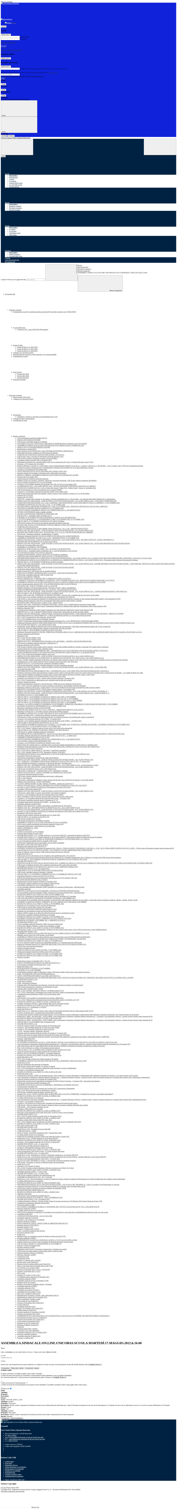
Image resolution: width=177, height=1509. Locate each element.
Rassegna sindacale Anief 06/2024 (28, 634)
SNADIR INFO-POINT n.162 (27, 979)
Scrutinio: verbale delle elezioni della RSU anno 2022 (34, 1120)
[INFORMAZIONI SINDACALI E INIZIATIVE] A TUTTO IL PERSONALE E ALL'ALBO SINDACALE (53, 754)
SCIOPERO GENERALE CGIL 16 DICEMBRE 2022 (35, 885)
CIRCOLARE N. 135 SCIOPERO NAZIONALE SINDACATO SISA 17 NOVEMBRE (46, 702)
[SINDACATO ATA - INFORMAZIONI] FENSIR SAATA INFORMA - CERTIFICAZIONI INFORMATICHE (54, 641)
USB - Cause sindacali (24, 778)
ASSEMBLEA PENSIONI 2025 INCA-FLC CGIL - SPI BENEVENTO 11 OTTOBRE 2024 (48, 538)
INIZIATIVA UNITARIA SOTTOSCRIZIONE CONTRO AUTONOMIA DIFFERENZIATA (48, 891)
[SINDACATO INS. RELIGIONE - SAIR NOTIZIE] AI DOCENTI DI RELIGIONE (45, 567)
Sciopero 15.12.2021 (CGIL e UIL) (28, 1275)
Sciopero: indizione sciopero (26, 682)
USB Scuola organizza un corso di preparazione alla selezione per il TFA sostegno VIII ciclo (47, 878)
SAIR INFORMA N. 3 (24, 830)
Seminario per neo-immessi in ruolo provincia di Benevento (36, 905)
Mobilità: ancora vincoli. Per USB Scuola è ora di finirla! (35, 935)
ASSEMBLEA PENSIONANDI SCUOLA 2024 (33, 737)
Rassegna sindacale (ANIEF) (26, 1208)
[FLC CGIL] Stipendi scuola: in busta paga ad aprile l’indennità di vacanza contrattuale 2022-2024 (49, 1122)
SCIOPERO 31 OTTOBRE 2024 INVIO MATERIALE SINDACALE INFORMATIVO (46, 517)
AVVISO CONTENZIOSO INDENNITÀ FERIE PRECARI (37, 514)
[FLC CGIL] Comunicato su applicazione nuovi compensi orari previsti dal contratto (44, 680)
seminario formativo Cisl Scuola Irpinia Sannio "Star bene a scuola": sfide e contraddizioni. (46, 588)
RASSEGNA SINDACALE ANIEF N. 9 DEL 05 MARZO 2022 (38, 1183)
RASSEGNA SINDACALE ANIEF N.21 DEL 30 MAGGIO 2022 (39, 1005)
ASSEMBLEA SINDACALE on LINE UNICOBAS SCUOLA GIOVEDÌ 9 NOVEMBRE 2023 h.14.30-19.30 (54, 713)
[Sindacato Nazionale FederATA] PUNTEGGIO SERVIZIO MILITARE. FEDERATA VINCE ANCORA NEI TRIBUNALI (58, 747)
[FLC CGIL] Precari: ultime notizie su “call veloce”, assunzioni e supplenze (41, 750)
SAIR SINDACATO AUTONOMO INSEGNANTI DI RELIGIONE (40, 870)
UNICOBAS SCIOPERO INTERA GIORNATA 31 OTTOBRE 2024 (40, 508)
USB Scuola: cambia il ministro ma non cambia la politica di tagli (38, 883)
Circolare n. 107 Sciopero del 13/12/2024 (30, 464)
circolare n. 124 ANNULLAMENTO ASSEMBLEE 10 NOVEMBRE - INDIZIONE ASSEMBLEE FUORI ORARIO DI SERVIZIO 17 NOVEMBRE (67, 704)
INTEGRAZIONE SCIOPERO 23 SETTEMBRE (33, 968)
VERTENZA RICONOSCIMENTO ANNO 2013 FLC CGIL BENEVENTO (42, 556)
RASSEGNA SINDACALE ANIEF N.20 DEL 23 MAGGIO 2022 (39, 1018)
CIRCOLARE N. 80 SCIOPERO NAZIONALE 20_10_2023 (37, 722)
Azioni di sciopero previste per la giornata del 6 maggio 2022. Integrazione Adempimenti (46, 1088)
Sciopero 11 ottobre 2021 (25, 1338)
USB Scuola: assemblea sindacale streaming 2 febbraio (35, 872)
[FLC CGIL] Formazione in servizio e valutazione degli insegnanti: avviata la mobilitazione (46, 1068)
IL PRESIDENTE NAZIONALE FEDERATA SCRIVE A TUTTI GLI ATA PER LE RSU (47, 1240)
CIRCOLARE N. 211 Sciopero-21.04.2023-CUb (33, 817)
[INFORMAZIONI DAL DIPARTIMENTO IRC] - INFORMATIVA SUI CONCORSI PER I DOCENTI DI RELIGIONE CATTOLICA (62, 650)
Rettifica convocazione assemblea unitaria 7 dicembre (34, 1284)
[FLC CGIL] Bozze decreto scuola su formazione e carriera (36, 1090)
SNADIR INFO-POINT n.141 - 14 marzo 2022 (32, 1173)
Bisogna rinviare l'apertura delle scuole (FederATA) (33, 1264)
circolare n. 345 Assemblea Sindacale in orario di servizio (35, 1029)
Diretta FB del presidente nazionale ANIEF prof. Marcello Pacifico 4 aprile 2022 (43, 1136)
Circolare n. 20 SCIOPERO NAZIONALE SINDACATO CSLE (38, 743)
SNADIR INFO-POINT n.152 (27, 1024)
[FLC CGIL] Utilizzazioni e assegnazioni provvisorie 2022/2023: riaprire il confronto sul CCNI (48, 1000)
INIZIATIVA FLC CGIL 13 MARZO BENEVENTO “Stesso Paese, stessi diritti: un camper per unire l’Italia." (53, 612)
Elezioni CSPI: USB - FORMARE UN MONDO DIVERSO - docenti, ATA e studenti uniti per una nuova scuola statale (56, 604)
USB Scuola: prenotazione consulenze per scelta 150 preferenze (37, 758)
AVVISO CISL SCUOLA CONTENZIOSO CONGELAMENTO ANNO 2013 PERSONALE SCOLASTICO (54, 525)
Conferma (11, 136)
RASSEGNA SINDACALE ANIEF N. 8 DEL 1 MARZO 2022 (38, 1192)
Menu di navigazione (115, 290)
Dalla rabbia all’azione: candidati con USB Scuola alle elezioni (37, 453)
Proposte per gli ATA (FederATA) (28, 1323)
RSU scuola (21, 1273)
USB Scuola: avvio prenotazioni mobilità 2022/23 (33, 1196)
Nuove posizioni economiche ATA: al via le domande (34, 482)
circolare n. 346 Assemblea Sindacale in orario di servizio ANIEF (38, 1027)
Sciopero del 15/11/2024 (25, 497)
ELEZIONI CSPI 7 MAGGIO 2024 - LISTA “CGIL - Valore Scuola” (40, 602)
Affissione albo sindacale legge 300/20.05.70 (31, 846)
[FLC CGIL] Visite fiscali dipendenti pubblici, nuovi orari (36, 654)
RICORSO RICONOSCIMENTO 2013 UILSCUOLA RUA (37, 541)
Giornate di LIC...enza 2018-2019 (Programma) (32, 329)
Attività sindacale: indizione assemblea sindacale (32, 479)
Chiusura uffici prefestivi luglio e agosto (30, 989)
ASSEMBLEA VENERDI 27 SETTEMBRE (32, 547)
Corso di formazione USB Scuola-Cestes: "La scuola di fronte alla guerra (40, 1151)
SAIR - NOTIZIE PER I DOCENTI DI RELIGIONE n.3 (36, 974)
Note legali (8, 1463)
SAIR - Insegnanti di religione (27, 983)
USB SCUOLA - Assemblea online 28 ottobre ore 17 (34, 516)
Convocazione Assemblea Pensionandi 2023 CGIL (34, 965)
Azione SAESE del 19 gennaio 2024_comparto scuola (34, 649)
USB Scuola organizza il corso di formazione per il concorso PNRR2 (39, 490)
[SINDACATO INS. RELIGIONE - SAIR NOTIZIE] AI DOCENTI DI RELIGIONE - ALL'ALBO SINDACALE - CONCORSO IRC (62, 667)
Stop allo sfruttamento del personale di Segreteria (33, 1064)
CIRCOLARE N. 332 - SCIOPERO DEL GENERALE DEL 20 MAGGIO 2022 (44, 1050)
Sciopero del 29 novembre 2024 (27, 477)
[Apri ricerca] (160, 147)
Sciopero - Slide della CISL (26, 1038)
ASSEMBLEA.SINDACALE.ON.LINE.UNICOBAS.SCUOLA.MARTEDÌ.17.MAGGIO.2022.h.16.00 (52, 1061)
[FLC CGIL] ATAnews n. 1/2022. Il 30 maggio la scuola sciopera (38, 1048)
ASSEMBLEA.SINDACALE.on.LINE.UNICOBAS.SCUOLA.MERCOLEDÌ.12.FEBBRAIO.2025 (50, 445)
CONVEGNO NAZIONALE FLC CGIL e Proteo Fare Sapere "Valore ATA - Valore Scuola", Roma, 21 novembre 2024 (56, 488)
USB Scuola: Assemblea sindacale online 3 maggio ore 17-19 (37, 1092)
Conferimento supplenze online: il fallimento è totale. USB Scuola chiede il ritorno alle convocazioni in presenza (53, 972)
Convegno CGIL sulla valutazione (28, 1330)
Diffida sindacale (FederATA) (26, 1310)
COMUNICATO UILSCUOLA (27, 527)
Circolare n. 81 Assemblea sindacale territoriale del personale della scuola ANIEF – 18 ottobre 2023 (49, 721)
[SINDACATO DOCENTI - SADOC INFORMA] (34, 782)
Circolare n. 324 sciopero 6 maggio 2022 (30, 1070)
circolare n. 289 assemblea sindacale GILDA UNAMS (35, 1147)
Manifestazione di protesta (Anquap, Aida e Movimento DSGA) (38, 1295)
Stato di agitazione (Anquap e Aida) (28, 1299)
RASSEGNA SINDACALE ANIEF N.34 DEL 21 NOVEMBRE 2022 (40, 904)
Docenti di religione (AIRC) (26, 1205)
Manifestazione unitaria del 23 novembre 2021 (32, 1297)
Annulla (4, 136)
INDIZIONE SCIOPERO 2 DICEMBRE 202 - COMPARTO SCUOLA (41, 920)
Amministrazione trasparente (14, 1476)
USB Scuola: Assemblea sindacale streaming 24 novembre (36, 915)
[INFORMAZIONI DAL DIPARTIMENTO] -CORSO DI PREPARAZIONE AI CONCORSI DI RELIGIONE (54, 615)
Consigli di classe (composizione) (24, 418)
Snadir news (21, 1234)
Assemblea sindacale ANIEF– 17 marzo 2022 (32, 1172)
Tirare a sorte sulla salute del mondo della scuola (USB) (35, 1266)
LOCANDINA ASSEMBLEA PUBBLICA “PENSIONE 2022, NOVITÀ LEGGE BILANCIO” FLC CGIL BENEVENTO (58, 1207)
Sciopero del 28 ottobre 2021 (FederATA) (30, 1319)
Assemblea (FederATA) (25, 1214)
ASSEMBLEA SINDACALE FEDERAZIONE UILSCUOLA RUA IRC (41, 676)
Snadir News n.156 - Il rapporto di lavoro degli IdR (33, 1129)
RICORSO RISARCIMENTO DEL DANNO (32, 880)
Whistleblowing (10, 1472)
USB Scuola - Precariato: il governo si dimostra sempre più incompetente (40, 1162)
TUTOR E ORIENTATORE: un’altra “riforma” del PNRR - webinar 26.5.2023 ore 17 (45, 783)
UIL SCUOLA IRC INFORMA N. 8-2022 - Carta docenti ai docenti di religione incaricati (46, 1160)
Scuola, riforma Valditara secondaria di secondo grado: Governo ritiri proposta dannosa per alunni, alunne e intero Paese (56, 674)
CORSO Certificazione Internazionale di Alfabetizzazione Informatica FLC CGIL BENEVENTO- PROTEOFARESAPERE (58, 621)
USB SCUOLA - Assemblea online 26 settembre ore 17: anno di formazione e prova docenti (47, 551)
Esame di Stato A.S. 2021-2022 (27, 349)
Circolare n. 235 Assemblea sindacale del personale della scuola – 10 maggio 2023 (43, 798)
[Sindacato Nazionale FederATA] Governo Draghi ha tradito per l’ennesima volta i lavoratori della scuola (51, 1186)
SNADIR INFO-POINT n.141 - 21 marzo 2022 (32, 1153)
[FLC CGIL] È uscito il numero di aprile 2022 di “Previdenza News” (39, 1116)
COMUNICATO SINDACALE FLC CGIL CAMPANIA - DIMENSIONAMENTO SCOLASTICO (50, 710)
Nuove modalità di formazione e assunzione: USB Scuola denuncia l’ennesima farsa (44, 763)
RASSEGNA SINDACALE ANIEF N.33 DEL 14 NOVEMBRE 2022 (40, 917)
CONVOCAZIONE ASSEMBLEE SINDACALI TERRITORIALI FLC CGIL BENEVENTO (48, 510)
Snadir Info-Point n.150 (24, 1057)
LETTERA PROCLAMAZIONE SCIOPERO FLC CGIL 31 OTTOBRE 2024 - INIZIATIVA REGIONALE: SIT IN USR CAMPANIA (62, 506)
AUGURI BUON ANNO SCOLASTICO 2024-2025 (34, 553)
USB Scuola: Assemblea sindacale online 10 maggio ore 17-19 (37, 800)
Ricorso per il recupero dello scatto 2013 (30, 545)
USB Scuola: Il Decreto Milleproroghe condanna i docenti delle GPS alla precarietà (44, 628)
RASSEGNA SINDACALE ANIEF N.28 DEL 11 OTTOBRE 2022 (39, 953)
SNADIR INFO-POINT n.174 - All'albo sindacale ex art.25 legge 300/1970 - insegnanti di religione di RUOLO (53, 835)
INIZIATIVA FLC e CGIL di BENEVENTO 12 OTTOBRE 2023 (39, 726)
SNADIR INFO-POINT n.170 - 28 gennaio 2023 (33, 868)
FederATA (20, 1327)
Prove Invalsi (17, 372)
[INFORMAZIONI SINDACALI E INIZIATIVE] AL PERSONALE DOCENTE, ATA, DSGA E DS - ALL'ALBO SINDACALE (60, 658)
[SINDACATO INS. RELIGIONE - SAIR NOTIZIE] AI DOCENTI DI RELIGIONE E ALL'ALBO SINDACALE (55, 656)
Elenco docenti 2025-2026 (21, 397)
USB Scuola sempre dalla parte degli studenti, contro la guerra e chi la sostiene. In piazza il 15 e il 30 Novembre (53, 493)
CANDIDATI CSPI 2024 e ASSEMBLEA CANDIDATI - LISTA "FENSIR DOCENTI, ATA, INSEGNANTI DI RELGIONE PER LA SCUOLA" (66, 580)
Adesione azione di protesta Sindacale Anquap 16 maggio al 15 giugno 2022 (42, 1033)
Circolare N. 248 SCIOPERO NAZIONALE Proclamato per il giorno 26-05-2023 (44, 787)
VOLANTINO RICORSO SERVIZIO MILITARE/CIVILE (37, 909)
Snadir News (21, 996)
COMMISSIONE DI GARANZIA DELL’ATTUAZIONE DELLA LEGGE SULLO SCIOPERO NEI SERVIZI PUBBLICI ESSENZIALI (63, 1316)
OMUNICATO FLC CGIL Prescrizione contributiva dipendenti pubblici (40, 663)
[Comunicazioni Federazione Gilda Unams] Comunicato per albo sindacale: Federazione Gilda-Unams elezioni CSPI (55, 610)
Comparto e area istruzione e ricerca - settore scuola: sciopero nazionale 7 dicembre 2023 (45, 678)
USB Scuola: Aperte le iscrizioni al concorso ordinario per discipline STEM (41, 1188)
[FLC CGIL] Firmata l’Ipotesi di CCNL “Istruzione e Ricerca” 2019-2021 (41, 752)
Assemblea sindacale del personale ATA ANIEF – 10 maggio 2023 (38, 802)
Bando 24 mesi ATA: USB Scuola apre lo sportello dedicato (36, 571)
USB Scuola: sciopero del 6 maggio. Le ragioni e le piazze (36, 1066)
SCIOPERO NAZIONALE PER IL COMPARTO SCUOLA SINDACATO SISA (44, 918)
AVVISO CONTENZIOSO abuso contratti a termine (34, 512)
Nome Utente (24, 37)
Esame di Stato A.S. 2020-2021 (27, 351)
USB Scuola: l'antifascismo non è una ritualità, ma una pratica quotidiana (40, 843)
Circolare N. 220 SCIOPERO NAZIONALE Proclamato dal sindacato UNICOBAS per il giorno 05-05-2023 (52, 811)
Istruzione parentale (19, 379)
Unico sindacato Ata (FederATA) (28, 1301)
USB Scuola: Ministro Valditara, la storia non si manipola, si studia (38, 926)
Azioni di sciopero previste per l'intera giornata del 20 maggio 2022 (39, 1051)
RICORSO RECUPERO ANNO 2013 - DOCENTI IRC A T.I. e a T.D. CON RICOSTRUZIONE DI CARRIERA (55, 532)
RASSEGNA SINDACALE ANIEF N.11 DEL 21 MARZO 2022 (39, 1149)
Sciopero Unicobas (23, 957)
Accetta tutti (32, 1368)
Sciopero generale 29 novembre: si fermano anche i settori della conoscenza (41, 473)
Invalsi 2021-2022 (23, 376)
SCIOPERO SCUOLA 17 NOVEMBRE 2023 (32, 695)
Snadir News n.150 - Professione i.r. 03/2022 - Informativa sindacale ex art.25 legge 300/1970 (47, 1155)
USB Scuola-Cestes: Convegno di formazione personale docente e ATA (40, 456)
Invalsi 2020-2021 (23, 378)
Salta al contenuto (6, 2)
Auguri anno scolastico (24, 981)
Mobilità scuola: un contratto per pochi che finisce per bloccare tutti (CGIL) (41, 1236)
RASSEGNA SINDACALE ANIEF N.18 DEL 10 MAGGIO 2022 (39, 1055)
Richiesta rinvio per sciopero (26, 1282)
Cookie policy (9, 1461)
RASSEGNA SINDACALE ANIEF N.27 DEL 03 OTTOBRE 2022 (39, 955)
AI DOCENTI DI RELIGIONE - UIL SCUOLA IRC (34, 1216)
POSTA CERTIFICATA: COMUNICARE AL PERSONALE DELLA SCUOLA (44, 578)
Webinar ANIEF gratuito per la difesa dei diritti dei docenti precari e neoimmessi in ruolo (45, 913)
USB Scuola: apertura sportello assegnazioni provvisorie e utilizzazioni (40, 776)
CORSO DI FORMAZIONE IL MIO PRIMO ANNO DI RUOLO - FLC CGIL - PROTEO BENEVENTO (52, 528)
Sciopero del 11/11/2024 (25, 495)
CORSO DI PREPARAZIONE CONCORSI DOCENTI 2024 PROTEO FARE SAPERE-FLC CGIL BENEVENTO (56, 652)
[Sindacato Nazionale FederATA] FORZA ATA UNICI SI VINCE (38, 952)
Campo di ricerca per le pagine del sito (13, 279)
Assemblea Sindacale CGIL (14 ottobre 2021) (32, 1332)
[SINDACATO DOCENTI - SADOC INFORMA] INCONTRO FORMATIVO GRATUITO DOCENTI (52, 785)
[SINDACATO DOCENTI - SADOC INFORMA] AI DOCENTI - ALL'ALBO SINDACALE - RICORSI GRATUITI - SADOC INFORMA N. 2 (65, 540)
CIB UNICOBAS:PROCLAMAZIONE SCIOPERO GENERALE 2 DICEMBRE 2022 (46, 898)
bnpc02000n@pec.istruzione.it (27, 1439)
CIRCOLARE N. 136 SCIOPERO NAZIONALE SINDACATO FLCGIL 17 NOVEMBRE (47, 698)
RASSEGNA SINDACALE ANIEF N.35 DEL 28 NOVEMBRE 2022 (40, 894)
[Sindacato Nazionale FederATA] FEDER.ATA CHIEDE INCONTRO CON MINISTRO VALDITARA (51, 939)
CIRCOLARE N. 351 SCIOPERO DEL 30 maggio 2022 (36, 1022)
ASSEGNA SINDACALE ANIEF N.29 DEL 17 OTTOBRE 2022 (39, 950)
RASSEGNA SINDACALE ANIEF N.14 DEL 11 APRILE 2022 (38, 1118)
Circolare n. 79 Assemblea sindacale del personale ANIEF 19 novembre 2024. (42, 492)
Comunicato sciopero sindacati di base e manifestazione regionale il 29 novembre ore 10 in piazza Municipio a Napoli (55, 468)
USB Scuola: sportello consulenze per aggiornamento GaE (36, 1175)
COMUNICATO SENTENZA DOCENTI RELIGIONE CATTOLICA (40, 455)
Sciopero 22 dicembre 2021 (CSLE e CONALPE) (33, 1269)
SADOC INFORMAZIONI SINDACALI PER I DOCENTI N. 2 (38, 963)
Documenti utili (83, 267)
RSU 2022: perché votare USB (27, 1125)
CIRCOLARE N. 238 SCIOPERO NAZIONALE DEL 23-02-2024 (39, 630)
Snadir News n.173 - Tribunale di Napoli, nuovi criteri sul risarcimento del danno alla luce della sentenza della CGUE (55, 1011)
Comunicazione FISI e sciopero (27, 1329)
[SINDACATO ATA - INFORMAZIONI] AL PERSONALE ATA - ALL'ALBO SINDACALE (48, 807)
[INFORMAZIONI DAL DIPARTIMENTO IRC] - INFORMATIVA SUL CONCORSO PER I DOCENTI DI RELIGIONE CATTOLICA (63, 671)
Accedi (4, 26)
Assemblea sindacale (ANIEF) (27, 1286)
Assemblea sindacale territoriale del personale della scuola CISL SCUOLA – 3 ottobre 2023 (47, 735)
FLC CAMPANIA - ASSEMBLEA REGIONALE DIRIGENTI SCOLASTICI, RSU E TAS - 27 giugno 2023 (53, 761)
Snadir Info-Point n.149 (24, 1074)
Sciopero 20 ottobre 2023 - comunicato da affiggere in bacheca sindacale (40, 715)
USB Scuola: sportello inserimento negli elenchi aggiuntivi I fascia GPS (40, 824)
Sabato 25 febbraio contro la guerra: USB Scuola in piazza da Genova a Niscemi (43, 852)
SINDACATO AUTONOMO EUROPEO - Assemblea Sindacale (38, 1053)
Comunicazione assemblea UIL (27, 1087)
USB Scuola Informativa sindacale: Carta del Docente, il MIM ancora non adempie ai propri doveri (49, 684)
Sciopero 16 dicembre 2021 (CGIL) (28, 1271)
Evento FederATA (23, 1305)
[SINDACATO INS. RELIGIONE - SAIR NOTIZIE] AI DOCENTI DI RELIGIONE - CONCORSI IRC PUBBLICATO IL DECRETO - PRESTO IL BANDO (70, 613)
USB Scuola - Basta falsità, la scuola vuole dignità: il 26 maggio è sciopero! (41, 793)
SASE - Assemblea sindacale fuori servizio (31, 1231)
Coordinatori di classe (20, 420)
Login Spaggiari (53, 72)
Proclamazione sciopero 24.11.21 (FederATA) (32, 1317)
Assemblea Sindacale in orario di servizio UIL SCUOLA (35, 876)
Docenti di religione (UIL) (25, 1232)
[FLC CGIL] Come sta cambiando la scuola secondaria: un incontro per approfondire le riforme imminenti (51, 686)
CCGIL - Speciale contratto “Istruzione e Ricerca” (33, 1031)
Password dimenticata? (8, 43)
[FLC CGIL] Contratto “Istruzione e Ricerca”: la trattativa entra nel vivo (40, 990)
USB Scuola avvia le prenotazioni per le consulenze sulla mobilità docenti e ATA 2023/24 (46, 856)
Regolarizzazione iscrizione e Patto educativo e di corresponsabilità (34, 354)
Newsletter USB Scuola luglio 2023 (28, 756)
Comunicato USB (23, 1257)
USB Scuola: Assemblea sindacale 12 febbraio (32, 442)
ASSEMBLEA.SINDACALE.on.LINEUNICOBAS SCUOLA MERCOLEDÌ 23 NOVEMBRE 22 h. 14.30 (53, 933)
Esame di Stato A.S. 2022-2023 (27, 347)
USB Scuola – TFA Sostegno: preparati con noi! (32, 1107)
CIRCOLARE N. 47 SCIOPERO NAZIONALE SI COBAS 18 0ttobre (40, 521)
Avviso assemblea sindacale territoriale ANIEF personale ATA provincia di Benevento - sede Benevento (50, 887)
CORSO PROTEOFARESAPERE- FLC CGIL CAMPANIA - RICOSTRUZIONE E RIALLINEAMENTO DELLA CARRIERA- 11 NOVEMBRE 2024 (68, 503)
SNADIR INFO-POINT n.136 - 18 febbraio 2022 (33, 1199)
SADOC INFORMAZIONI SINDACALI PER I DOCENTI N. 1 (38, 976)
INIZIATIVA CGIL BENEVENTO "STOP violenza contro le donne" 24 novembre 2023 (46, 689)
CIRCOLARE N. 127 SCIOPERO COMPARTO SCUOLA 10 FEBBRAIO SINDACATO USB (49, 874)
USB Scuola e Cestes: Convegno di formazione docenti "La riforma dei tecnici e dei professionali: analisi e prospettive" (55, 717)
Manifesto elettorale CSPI (25, 608)
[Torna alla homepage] (88, 138)
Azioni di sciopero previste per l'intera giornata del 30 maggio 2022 (39, 1026)
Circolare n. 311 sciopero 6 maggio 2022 (30, 1101)
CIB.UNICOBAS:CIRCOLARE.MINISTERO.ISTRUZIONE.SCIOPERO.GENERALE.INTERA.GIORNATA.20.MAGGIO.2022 (61, 1046)
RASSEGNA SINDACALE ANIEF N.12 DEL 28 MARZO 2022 (39, 1140)
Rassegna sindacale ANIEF (26, 1247)
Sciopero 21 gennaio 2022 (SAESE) (29, 1260)
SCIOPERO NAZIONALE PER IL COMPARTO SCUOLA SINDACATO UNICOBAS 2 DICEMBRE (52, 902)
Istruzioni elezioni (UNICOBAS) (28, 1225)
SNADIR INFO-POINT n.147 (27, 1114)
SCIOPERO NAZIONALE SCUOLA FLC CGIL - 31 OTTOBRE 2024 (41, 504)
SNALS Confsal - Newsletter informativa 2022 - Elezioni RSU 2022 (39, 1133)
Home (80, 265)
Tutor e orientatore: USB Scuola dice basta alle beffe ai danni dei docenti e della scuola (45, 796)
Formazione (17, 415)
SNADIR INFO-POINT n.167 (27, 931)
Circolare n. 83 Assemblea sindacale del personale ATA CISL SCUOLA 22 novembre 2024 (46, 484)
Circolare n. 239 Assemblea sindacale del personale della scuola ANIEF (40, 795)
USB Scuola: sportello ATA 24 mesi (28, 819)
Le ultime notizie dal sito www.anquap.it (30, 1098)
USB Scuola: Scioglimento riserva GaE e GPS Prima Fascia (36, 769)
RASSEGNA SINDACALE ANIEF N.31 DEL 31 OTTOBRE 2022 (39, 941)
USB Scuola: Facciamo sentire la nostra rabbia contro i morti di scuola (39, 1251)
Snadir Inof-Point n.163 (24, 966)
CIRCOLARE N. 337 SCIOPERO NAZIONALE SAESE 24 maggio (40, 562)
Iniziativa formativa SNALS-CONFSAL (30, 1253)
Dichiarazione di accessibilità (14, 1469)
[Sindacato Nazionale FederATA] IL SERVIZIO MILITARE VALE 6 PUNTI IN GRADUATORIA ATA (51, 944)
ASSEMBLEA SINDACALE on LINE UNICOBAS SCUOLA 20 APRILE (42, 822)
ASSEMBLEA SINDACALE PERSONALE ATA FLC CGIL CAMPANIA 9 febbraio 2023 (47, 867)
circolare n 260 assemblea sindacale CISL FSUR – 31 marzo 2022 (38, 1159)
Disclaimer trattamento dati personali (12, 1491)
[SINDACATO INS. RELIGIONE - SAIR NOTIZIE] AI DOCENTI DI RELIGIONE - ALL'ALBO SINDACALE (55, 530)
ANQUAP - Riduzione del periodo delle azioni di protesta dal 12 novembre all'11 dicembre (46, 896)
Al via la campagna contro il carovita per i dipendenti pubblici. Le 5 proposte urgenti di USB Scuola (49, 942)
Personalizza (5, 1368)
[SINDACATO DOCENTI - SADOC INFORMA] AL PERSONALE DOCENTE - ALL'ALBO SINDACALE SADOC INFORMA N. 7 (62, 691)
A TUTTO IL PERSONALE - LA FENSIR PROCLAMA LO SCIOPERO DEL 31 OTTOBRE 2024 (50, 519)
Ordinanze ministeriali (24, 1194)
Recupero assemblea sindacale (27, 1334)
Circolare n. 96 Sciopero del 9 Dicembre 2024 (32, 469)
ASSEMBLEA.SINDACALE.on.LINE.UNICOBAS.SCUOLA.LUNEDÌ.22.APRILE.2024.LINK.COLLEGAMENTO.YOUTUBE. (61, 582)
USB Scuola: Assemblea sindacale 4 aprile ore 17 (33, 1146)
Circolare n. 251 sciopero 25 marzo (28, 1166)
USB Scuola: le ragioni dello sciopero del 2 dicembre (34, 907)
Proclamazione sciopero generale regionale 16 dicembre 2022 (37, 881)
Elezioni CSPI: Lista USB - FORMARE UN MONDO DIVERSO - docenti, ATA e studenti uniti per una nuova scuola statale (58, 595)
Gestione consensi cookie (13, 1474)
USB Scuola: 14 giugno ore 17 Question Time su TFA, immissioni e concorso (42, 771)
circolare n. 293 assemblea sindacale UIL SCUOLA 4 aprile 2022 (38, 1142)
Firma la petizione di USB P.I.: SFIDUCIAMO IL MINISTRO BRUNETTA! (42, 1223)
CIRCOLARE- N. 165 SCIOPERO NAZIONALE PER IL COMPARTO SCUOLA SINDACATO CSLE (52, 859)
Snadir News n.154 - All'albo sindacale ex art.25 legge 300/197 (37, 1138)
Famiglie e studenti (15, 310)
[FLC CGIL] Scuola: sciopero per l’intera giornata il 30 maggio (37, 1059)
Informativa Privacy (11, 1465)
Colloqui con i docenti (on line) (23, 353)
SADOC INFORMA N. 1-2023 (27, 828)
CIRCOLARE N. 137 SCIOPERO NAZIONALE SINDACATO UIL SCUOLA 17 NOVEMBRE (49, 700)
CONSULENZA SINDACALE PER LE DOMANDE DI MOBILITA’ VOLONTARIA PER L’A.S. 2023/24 (53, 839)
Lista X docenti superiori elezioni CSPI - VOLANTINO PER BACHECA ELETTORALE (47, 584)
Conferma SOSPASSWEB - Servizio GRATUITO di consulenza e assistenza (42, 554)
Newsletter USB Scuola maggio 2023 (29, 789)
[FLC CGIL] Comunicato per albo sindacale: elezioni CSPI (36, 617)
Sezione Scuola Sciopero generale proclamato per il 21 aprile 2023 (38, 815)
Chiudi (3, 84)
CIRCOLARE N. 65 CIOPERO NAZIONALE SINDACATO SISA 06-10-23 (43, 730)
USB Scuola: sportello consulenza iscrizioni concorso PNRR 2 (37, 458)
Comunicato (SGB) (23, 1258)
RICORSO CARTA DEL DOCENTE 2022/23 (32, 844)
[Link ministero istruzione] (10, 3)
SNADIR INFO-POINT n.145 (27, 922)
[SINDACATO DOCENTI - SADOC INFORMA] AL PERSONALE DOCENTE (44, 772)
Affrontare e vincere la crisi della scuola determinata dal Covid (37, 417)
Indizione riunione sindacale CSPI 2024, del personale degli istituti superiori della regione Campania (49, 601)
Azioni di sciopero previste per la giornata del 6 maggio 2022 (37, 1079)
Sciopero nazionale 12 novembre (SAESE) (31, 1312)
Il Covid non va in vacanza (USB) (28, 1268)
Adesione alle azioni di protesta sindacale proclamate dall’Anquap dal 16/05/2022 (43, 1035)
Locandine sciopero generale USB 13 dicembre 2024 (34, 460)
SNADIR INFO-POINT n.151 (27, 1040)
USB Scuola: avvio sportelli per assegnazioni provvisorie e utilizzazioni (40, 998)
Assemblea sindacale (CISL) (26, 1306)
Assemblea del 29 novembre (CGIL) (29, 1292)
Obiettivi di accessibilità (12, 1471)
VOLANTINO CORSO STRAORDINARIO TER (34, 741)
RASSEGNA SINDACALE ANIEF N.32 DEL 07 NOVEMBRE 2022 (40, 928)
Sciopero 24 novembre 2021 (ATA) (28, 1314)
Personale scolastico (84, 269)
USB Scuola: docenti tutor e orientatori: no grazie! (33, 820)
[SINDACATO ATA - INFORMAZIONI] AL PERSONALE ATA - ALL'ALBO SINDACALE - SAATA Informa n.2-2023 (57, 765)
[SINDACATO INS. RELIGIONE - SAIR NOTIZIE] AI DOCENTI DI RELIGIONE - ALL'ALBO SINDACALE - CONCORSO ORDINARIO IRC (67, 501)
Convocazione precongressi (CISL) (28, 1321)
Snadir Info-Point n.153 (24, 1009)
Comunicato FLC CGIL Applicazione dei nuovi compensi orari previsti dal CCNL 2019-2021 (47, 662)
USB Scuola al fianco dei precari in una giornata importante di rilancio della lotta (43, 523)
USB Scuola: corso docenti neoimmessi (30, 946)
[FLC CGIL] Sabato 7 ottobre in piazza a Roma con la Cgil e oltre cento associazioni (44, 728)
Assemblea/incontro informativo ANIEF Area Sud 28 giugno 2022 (38, 994)
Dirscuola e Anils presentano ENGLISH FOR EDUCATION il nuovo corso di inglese (45, 1112)
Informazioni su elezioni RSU (26, 449)
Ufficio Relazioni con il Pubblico (15, 1467)
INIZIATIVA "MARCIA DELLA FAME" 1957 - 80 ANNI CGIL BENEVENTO (44, 549)
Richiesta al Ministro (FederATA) (28, 1325)
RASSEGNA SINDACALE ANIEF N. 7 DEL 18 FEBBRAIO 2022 (39, 1197)
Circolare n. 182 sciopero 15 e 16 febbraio (30, 1220)
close (3, 156)
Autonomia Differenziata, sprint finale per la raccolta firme (36, 826)
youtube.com (5, 1389)
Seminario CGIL (22, 636)
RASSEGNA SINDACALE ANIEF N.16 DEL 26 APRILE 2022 (38, 1096)
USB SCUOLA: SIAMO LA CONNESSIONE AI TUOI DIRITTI (39, 1244)
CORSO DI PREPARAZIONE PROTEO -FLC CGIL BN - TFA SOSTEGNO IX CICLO (47, 589)
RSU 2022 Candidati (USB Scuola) (28, 1293)
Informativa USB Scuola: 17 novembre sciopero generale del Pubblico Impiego (42, 711)
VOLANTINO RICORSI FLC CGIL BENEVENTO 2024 (36, 625)
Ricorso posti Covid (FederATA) (27, 1262)
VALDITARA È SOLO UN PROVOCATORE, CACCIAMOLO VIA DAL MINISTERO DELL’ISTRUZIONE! (54, 850)
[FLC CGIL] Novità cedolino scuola (29, 638)
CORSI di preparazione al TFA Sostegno (30, 832)
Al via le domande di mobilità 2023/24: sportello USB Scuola (37, 841)
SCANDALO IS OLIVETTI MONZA (30, 748)
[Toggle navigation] (17, 147)
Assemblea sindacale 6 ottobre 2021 (28, 1336)
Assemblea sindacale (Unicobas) (27, 1218)
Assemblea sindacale (24, 889)
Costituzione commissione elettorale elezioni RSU (33, 1203)
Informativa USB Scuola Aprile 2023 (29, 813)
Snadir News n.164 (23, 1062)
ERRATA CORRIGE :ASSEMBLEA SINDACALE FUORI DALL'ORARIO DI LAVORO (47, 475)
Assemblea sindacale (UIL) (26, 1288)
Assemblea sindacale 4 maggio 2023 (29, 804)
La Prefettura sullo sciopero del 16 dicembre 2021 (33, 1277)
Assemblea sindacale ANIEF (26, 1279)
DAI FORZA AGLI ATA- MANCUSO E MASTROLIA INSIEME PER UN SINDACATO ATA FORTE (52, 443)
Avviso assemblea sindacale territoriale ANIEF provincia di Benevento (40, 924)
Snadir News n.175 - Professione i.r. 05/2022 (31, 1007)
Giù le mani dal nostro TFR (26, 669)
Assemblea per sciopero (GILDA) (28, 1290)
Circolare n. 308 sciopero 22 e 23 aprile (30, 1109)
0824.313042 (12, 1435)
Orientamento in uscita (20, 356)
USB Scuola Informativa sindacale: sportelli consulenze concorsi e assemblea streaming (45, 665)
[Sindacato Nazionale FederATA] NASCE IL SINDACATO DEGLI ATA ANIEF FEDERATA (48, 536)
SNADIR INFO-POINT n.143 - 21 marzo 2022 (32, 1144)
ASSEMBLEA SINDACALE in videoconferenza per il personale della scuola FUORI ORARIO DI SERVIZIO (53, 937)
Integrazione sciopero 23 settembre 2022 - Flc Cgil (33, 961)
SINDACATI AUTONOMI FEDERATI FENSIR (33, 447)
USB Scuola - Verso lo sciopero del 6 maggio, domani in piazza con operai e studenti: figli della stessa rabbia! (52, 1105)
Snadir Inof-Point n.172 (24, 854)
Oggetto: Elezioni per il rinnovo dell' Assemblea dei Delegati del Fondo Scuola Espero (45, 1242)
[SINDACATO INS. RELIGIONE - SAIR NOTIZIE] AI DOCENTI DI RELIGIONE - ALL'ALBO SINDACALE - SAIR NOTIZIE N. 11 (63, 693)
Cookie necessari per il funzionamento (13, 1383)
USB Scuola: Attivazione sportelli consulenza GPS (33, 1083)
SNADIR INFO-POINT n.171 (27, 861)
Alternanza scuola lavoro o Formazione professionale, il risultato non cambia (42, 1249)
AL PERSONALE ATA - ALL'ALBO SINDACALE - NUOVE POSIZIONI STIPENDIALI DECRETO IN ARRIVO (56, 486)
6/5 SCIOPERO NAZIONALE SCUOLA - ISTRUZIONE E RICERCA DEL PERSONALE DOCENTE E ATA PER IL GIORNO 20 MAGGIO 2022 (67, 1042)
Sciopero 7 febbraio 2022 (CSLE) (28, 1229)
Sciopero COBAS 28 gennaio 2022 (28, 1245)
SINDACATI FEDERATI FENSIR (28, 440)
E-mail (22, 68)
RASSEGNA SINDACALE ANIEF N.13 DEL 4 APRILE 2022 (38, 1123)
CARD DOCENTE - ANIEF (26, 1131)
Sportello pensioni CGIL (25, 1227)
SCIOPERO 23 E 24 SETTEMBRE (29, 970)
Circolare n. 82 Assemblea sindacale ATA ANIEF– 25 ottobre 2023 (39, 719)
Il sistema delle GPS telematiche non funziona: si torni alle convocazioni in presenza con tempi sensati (50, 985)
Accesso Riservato (19, 327)
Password (23, 39)
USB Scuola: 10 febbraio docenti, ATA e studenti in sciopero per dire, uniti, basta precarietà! (47, 865)
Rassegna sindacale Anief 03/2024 (28, 645)
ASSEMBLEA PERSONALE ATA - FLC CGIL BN (34, 1177)
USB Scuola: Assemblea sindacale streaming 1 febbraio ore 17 (37, 643)
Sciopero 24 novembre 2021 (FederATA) (30, 1303)
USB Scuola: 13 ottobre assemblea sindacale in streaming (35, 732)
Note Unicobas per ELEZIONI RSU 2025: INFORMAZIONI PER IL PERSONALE (45, 451)
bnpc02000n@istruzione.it (26, 1437)
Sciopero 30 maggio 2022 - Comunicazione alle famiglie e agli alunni (39, 1013)
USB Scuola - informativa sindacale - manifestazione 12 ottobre (37, 534)
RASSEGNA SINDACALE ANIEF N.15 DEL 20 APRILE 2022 (38, 1111)
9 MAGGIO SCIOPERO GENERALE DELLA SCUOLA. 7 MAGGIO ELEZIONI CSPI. (47, 573)
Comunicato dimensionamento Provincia (30, 774)
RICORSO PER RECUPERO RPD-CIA (30, 1190)
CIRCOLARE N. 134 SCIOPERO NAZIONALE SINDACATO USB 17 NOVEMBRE (46, 697)
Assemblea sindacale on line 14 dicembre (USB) (33, 1281)
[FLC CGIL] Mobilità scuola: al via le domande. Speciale (35, 619)
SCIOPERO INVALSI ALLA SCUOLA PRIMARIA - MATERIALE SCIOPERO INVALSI (47, 1085)
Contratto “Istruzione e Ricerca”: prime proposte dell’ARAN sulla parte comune (43, 1003)
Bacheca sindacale (84, 271)
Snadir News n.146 (23, 1164)
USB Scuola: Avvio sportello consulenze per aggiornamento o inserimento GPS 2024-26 (45, 597)
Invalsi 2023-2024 (23, 374)
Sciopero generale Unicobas (26, 948)
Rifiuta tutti (17, 1368)
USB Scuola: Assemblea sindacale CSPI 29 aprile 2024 (35, 575)
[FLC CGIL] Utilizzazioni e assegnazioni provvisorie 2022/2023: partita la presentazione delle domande (50, 992)
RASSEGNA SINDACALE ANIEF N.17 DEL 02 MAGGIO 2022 (39, 1072)
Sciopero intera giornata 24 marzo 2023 (30, 833)
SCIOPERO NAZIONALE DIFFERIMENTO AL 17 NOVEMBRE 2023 (41, 706)
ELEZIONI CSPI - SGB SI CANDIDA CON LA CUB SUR (37, 586)
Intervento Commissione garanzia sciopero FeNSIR (33, 708)
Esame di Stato (18, 345)
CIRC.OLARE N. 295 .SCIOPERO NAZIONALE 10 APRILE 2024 (40, 593)
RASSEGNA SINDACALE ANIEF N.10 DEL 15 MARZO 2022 (39, 1170)
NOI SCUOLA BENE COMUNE (28, 577)
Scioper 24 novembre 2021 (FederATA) (30, 1308)
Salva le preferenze (16, 1418)
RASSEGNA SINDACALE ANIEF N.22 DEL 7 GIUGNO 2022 (38, 1002)
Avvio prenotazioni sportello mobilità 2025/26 (32, 438)
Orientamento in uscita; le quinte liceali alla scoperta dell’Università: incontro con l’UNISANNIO (44, 312)
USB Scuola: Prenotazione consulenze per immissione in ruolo (37, 987)
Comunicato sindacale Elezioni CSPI (29, 569)
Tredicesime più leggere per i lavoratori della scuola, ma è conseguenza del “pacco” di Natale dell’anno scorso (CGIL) (55, 462)
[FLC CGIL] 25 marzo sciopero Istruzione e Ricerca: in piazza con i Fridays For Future (45, 1168)
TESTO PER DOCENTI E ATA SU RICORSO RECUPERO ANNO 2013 (42, 471)
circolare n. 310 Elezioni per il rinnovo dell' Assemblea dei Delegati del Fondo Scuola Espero (47, 1103)
